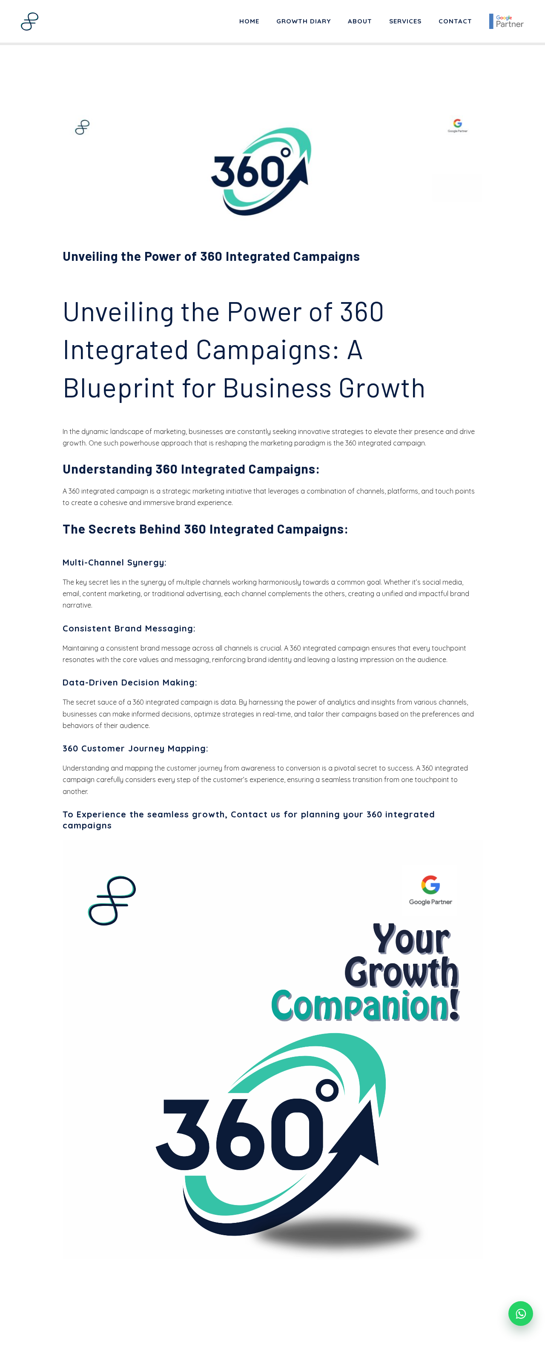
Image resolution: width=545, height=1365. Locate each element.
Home (249, 21)
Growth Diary (303, 21)
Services (405, 21)
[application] (273, 1049)
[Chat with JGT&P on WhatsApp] (520, 1313)
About (360, 21)
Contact (455, 21)
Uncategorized (91, 272)
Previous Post (44, 1328)
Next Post (507, 1328)
